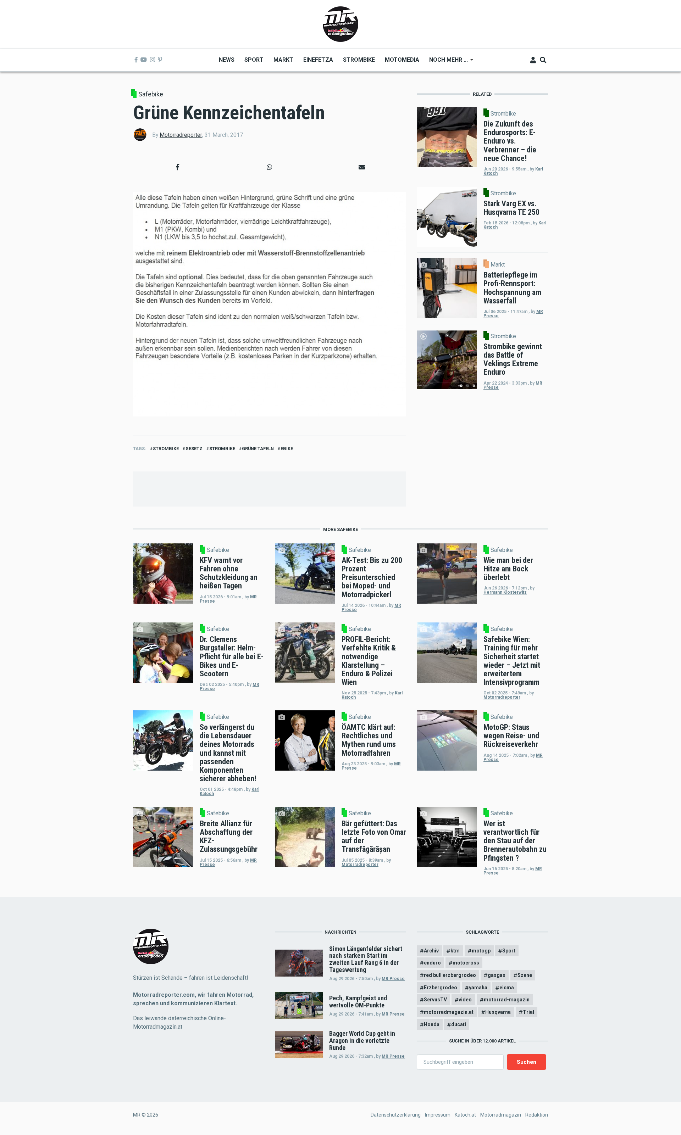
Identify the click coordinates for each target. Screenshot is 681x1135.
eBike (287, 448)
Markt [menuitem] (283, 59)
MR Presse (393, 978)
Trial (528, 1012)
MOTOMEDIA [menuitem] (402, 59)
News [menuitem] (226, 59)
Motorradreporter (181, 135)
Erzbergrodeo (440, 987)
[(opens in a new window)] (136, 60)
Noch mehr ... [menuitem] (446, 62)
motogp (481, 951)
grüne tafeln (258, 448)
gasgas (496, 975)
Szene (524, 975)
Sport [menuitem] (254, 59)
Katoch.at (465, 1115)
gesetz (194, 448)
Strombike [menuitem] (359, 59)
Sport (508, 951)
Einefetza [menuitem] (318, 59)
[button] (177, 167)
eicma (506, 987)
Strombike (166, 448)
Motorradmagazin (500, 1115)
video (465, 999)
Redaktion (536, 1115)
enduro (432, 963)
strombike (222, 448)
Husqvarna (498, 1012)
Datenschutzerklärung (396, 1115)
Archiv (431, 951)
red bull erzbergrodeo (450, 975)
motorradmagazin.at (449, 1012)
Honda (431, 1024)
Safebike (150, 94)
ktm (455, 951)
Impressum (437, 1115)
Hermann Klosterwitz (505, 592)
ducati (458, 1024)
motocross (466, 963)
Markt (498, 265)
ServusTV (435, 999)
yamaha (478, 987)
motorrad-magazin (507, 999)
